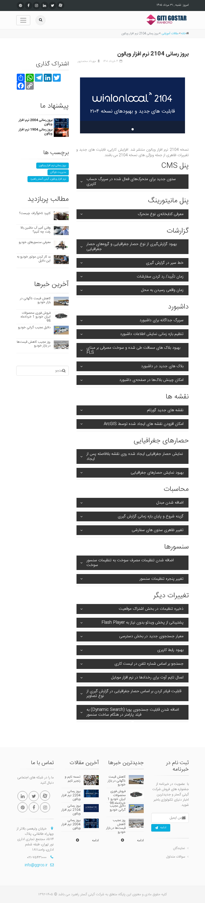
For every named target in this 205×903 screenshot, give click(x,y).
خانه (183, 33)
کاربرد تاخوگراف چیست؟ (34, 213)
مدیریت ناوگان (58, 172)
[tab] (132, 182)
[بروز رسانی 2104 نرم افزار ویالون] (132, 105)
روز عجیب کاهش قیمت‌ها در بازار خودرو (33, 344)
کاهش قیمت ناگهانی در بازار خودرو (35, 300)
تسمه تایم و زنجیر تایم (72, 779)
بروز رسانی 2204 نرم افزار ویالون (71, 795)
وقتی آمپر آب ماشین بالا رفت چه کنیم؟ (35, 230)
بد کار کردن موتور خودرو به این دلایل (33, 259)
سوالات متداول (175, 857)
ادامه (163, 827)
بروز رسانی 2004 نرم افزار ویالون (35, 122)
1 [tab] (133, 129)
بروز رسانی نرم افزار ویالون (52, 165)
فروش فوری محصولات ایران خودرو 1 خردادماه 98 (35, 316)
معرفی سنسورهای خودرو (34, 242)
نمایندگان (179, 848)
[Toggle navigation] (23, 20)
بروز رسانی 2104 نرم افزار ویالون (71, 809)
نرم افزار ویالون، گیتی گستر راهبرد (48, 179)
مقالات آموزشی (170, 33)
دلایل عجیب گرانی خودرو (34, 327)
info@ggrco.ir (36, 865)
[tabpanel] (132, 105)
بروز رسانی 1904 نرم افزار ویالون (35, 131)
